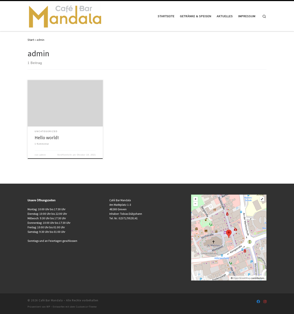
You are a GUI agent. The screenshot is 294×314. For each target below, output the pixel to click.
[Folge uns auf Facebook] (258, 301)
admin (42, 155)
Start (31, 40)
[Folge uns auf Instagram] (264, 301)
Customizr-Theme (86, 306)
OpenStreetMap (241, 278)
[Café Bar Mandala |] (65, 15)
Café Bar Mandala (51, 300)
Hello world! (47, 137)
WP (48, 306)
